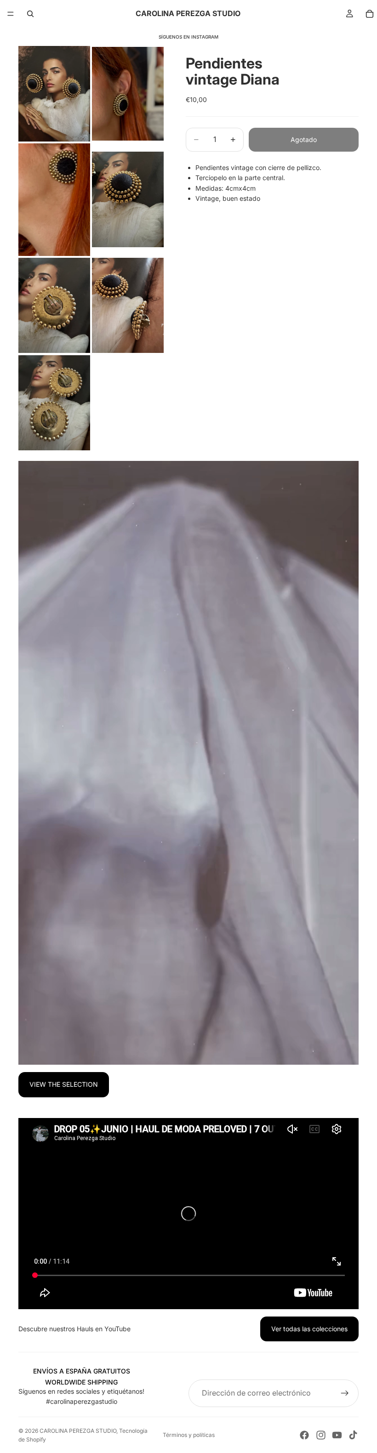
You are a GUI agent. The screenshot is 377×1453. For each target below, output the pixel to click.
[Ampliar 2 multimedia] (128, 94)
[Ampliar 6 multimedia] (128, 305)
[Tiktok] (353, 1435)
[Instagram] (320, 1435)
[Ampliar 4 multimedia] (128, 199)
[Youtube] (337, 1435)
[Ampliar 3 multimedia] (54, 199)
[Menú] (10, 13)
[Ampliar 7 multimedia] (54, 403)
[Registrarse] (344, 1393)
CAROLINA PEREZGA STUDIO (78, 1430)
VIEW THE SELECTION (63, 1084)
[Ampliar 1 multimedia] (54, 94)
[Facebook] (304, 1435)
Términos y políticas (189, 1434)
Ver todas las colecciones (309, 1329)
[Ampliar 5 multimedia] (54, 305)
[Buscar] (30, 14)
